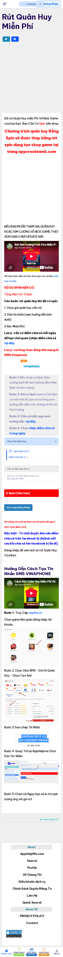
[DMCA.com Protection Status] (31, 934)
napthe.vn (35, 613)
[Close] (27, 457)
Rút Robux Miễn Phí (49, 819)
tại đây (9, 343)
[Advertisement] (31, 77)
